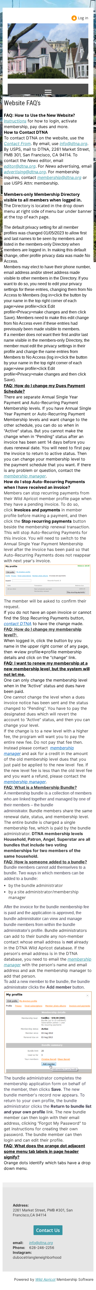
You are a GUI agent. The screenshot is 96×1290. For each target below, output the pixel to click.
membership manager (25, 476)
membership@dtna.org (59, 177)
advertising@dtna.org (25, 171)
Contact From (17, 143)
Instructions (15, 120)
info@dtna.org (73, 143)
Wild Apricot (45, 1279)
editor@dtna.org (20, 166)
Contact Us (48, 1230)
